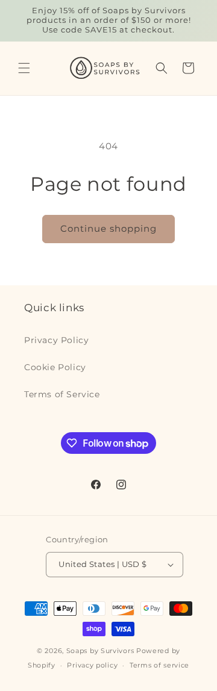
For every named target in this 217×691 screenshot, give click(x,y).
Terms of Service (62, 394)
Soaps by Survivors (100, 650)
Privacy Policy (56, 340)
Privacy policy (92, 665)
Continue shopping (108, 228)
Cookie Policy (55, 367)
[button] (24, 68)
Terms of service (159, 665)
